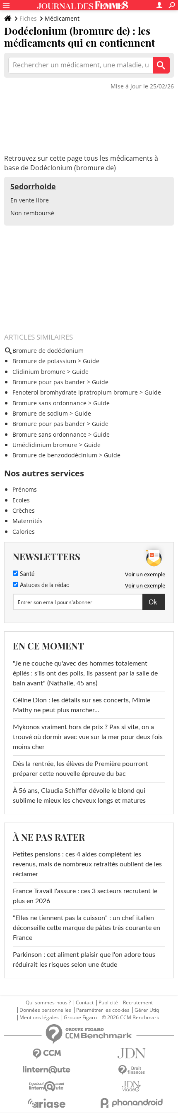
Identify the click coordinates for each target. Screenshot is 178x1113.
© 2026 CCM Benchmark (130, 1017)
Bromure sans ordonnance (49, 403)
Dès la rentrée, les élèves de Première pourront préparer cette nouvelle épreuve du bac (80, 769)
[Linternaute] (46, 1070)
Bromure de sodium (40, 413)
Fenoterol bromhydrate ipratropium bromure (75, 392)
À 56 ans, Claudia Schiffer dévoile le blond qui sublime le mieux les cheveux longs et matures (79, 795)
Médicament (62, 18)
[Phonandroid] (131, 1103)
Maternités (27, 521)
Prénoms (24, 489)
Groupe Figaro (80, 1017)
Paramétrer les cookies (103, 1010)
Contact (85, 1003)
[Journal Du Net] (131, 1053)
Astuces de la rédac (43, 585)
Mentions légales (39, 1017)
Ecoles (21, 500)
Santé (26, 574)
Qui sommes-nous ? (48, 1003)
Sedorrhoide (33, 186)
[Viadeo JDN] (131, 1086)
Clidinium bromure (38, 372)
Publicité (108, 1003)
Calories (23, 531)
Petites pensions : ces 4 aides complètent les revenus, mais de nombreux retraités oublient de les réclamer (87, 864)
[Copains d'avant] (46, 1086)
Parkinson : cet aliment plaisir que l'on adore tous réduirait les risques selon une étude (84, 959)
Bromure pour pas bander (48, 382)
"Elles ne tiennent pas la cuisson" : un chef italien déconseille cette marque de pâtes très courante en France (86, 928)
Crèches (23, 510)
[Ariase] (46, 1103)
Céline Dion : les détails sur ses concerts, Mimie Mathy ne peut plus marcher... (81, 705)
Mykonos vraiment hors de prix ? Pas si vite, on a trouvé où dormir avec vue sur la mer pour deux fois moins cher (88, 737)
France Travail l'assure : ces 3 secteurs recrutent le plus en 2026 (85, 896)
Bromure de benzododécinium (54, 455)
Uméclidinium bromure (44, 445)
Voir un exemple (145, 574)
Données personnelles (45, 1010)
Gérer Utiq (147, 1010)
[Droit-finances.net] (131, 1070)
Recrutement (138, 1003)
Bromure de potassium (44, 361)
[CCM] (46, 1054)
